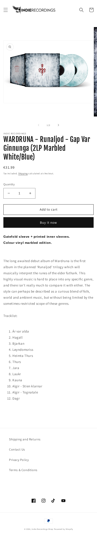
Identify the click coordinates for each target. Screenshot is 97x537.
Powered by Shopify (63, 529)
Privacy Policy (19, 460)
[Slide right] (58, 125)
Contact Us (17, 449)
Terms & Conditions (23, 470)
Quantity (9, 184)
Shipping (23, 173)
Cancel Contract (27, 481)
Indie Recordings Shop (42, 529)
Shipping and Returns (25, 439)
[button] (6, 10)
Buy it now (48, 222)
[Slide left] (39, 125)
